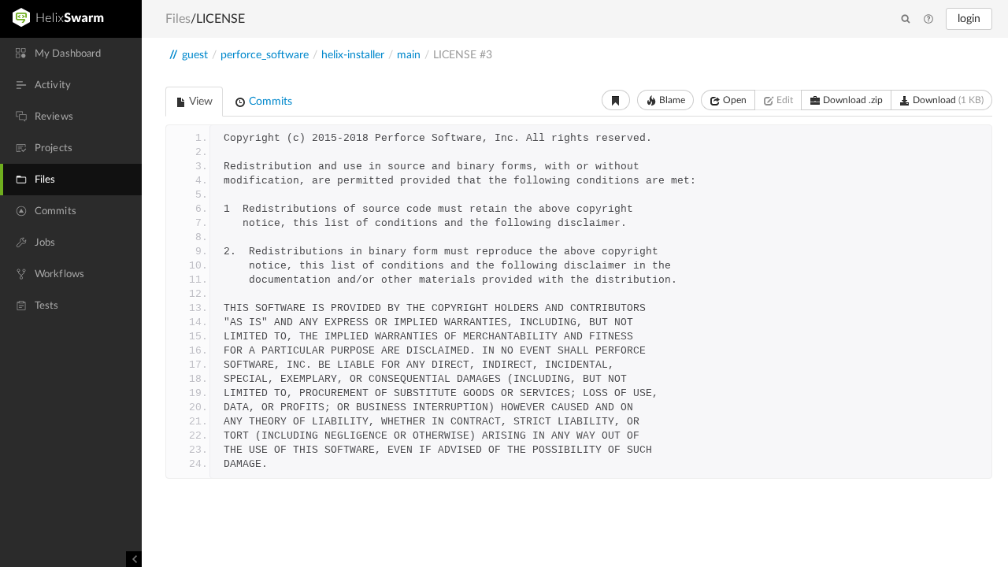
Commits (269, 101)
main (409, 55)
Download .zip (852, 100)
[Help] (928, 19)
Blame (671, 100)
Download (947, 100)
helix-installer (352, 55)
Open (734, 100)
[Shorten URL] (616, 100)
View (200, 101)
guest (195, 55)
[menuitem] (71, 53)
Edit (783, 100)
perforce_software (264, 55)
